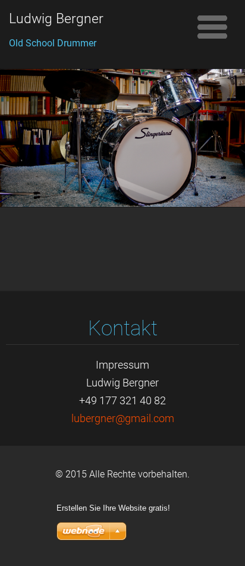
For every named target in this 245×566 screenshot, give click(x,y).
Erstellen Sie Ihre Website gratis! (113, 508)
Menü (212, 27)
